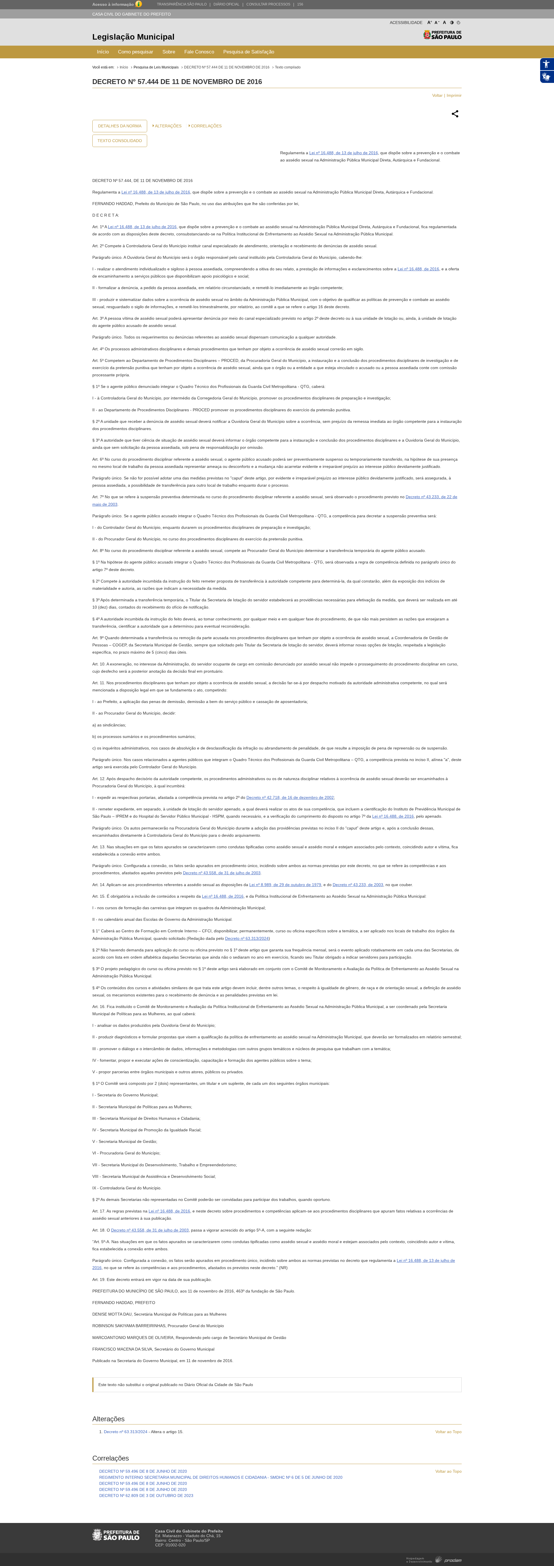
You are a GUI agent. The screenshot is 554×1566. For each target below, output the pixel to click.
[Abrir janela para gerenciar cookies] (458, 21)
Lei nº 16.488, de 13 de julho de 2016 (343, 152)
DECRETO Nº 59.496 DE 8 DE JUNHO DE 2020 (143, 1471)
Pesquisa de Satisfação (248, 52)
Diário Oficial (226, 4)
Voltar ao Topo (448, 1431)
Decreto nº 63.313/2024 (247, 938)
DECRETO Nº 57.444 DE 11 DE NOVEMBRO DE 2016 (226, 67)
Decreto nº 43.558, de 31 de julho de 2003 (222, 873)
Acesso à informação (113, 4)
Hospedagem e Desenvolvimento (434, 1559)
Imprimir (454, 95)
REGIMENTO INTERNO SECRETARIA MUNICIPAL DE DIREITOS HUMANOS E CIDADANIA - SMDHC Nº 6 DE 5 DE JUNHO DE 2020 (220, 1477)
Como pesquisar (135, 52)
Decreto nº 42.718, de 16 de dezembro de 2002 (290, 797)
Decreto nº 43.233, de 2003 (358, 884)
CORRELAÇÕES (206, 126)
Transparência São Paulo (182, 4)
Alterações (168, 126)
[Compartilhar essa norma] (455, 116)
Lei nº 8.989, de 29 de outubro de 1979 (285, 884)
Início (103, 52)
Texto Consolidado (120, 140)
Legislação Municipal (133, 36)
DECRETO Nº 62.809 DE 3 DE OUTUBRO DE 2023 (146, 1495)
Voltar (437, 95)
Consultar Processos (268, 4)
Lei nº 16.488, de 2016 (418, 269)
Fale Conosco (199, 52)
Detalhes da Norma (119, 126)
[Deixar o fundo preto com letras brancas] (451, 21)
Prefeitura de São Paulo (442, 38)
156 (300, 4)
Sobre (168, 52)
